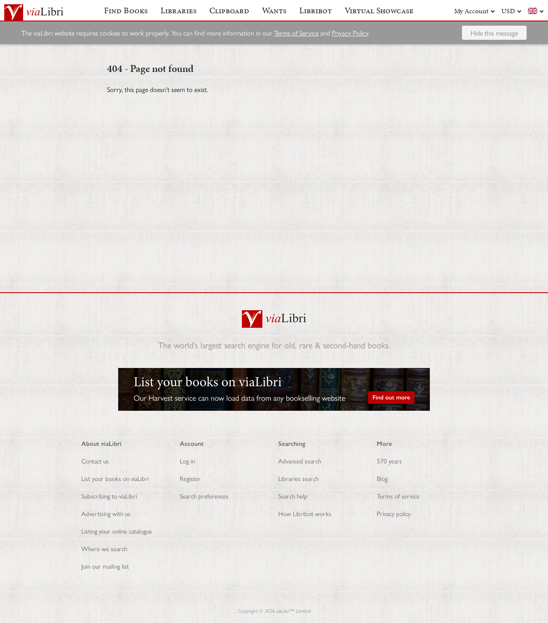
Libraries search (298, 478)
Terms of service (398, 495)
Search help (292, 495)
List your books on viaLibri (115, 478)
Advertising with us (106, 513)
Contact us (95, 460)
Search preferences (204, 495)
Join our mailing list (105, 565)
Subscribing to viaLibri (109, 495)
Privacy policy (394, 513)
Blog (382, 478)
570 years (389, 460)
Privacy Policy (350, 33)
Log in (187, 460)
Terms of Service (296, 33)
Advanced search (299, 460)
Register (190, 478)
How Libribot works (304, 513)
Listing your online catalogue (116, 530)
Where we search (104, 548)
